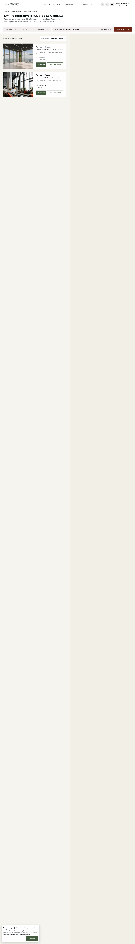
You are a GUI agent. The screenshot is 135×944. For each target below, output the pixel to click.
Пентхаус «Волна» (43, 47)
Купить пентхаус (16, 11)
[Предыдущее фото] (6, 56)
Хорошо (32, 938)
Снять (55, 4)
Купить (45, 4)
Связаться (41, 65)
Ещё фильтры (105, 29)
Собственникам (84, 4)
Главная (6, 11)
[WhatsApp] (112, 4)
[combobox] (72, 29)
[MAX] (107, 4)
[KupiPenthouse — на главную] (12, 4)
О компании (68, 4)
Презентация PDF (55, 65)
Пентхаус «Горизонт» (44, 75)
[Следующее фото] (30, 56)
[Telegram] (102, 4)
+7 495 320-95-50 (123, 3)
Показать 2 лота (123, 29)
